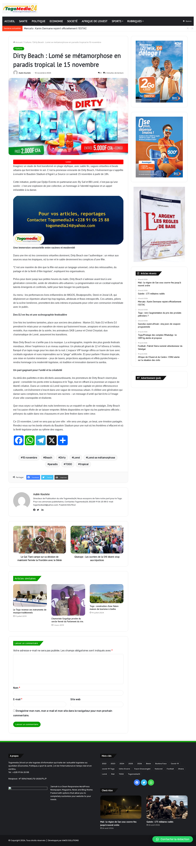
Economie (56, 21)
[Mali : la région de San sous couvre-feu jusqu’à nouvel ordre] (120, 807)
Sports (116, 21)
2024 (122, 764)
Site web (75, 699)
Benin (148, 764)
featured (158, 769)
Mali (113, 774)
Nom (16, 687)
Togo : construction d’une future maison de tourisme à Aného (104, 607)
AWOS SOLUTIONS (70, 840)
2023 (113, 764)
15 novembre (30, 457)
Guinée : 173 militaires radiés (160, 821)
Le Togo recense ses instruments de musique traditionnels (29, 611)
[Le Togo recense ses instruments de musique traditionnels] (30, 595)
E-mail (17, 699)
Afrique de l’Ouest (94, 21)
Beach (48, 457)
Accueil (9, 21)
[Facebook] (35, 510)
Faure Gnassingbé (142, 769)
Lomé (77, 457)
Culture (27, 42)
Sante (23, 21)
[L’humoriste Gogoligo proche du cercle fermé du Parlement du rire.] (68, 600)
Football (170, 769)
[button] (172, 839)
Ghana (181, 769)
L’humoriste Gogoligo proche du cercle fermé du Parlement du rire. (67, 620)
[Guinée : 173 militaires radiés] (167, 807)
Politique (38, 21)
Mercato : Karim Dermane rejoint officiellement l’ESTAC (55, 28)
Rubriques (134, 21)
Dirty (63, 457)
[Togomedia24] (19, 8)
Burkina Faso (161, 764)
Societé (72, 21)
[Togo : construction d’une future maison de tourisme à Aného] (106, 593)
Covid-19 (175, 764)
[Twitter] (39, 510)
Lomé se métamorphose (101, 457)
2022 (104, 764)
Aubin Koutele (25, 73)
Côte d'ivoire (124, 769)
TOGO (68, 464)
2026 (139, 764)
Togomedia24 (134, 774)
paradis (53, 464)
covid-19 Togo (108, 769)
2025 (130, 764)
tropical (84, 464)
